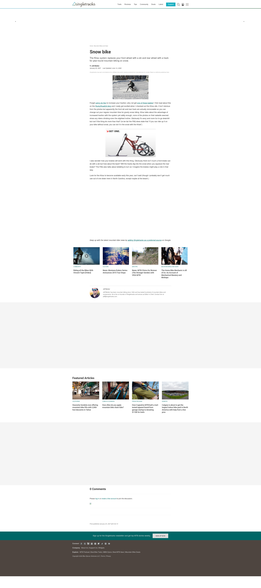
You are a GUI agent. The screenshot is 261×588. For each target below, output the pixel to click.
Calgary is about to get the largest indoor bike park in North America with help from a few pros (175, 408)
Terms (103, 556)
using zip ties (101, 102)
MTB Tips (135, 266)
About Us (84, 548)
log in (97, 498)
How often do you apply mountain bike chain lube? (113, 406)
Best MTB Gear (118, 552)
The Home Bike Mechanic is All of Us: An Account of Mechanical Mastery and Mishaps (174, 274)
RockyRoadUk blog (103, 106)
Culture (106, 266)
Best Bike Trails (96, 552)
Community (144, 4)
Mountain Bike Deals (132, 552)
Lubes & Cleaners (108, 401)
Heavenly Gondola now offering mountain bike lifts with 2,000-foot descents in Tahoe (85, 407)
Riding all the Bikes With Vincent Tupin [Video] (83, 271)
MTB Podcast (84, 552)
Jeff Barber (95, 66)
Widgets (101, 548)
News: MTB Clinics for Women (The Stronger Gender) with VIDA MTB (144, 272)
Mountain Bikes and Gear (101, 46)
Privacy (108, 556)
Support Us (93, 548)
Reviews (127, 4)
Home (91, 46)
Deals (153, 4)
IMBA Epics (107, 552)
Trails (119, 4)
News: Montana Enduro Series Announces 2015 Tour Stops (115, 271)
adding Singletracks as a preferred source (145, 240)
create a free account (109, 498)
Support (171, 4)
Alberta (164, 401)
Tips (135, 4)
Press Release (137, 401)
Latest (161, 4)
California (76, 401)
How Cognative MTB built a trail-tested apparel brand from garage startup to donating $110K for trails (145, 408)
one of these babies (145, 102)
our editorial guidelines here (161, 72)
